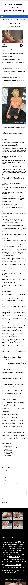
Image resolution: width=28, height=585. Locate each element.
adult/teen (5, 542)
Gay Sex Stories (6, 471)
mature (22, 557)
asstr (17, 542)
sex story (16, 567)
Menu (25, 17)
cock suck (12, 548)
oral (20, 559)
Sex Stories (4, 502)
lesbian (5, 557)
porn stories (17, 562)
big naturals (9, 544)
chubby (5, 548)
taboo (20, 570)
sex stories (13, 564)
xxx (12, 572)
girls (4, 554)
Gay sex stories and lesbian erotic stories (13, 474)
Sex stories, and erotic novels (9, 483)
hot (8, 554)
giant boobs (22, 552)
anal (10, 542)
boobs (15, 546)
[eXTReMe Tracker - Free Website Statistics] (18, 582)
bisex (22, 544)
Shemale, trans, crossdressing (9, 487)
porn (8, 562)
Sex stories (11, 19)
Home (5, 19)
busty (20, 546)
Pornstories (5, 477)
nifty (5, 559)
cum (18, 548)
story (14, 570)
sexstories (6, 567)
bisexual (4, 546)
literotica (14, 557)
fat (10, 550)
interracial (13, 554)
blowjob (10, 546)
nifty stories (13, 559)
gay (15, 553)
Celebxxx (4, 504)
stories (7, 570)
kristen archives (21, 554)
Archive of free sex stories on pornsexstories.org (14, 7)
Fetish (16, 550)
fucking (8, 553)
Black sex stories (6, 467)
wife (6, 572)
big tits (16, 544)
